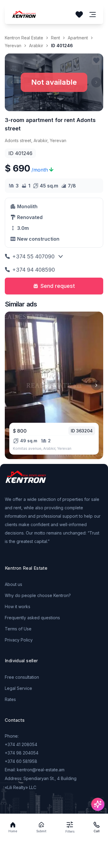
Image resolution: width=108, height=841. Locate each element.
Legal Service (18, 688)
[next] (96, 385)
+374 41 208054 (21, 744)
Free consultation (22, 677)
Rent (55, 37)
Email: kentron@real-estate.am (34, 769)
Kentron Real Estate (24, 37)
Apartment (78, 37)
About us (13, 584)
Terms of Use (18, 628)
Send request (57, 286)
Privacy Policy (19, 639)
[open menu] (92, 14)
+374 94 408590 (33, 270)
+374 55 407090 (33, 256)
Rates (10, 699)
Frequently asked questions (32, 617)
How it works (17, 606)
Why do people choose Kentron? (38, 595)
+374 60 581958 (21, 761)
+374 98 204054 (21, 752)
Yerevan (13, 45)
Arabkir (36, 45)
